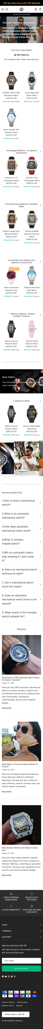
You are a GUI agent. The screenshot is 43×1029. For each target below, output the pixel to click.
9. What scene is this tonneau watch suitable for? (19, 614)
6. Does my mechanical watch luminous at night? (19, 571)
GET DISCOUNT (21, 968)
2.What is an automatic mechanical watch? (15, 515)
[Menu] (2, 9)
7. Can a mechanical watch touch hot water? (17, 584)
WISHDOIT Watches (15, 1021)
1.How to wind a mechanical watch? (18, 502)
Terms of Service (8, 1002)
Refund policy (22, 1002)
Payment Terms (7, 1006)
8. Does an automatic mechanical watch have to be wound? (19, 599)
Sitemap (19, 1006)
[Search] (8, 9)
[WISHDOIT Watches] (21, 9)
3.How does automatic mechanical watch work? (16, 528)
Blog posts (21, 629)
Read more (6, 708)
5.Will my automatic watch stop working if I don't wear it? (18, 556)
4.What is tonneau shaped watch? (12, 541)
